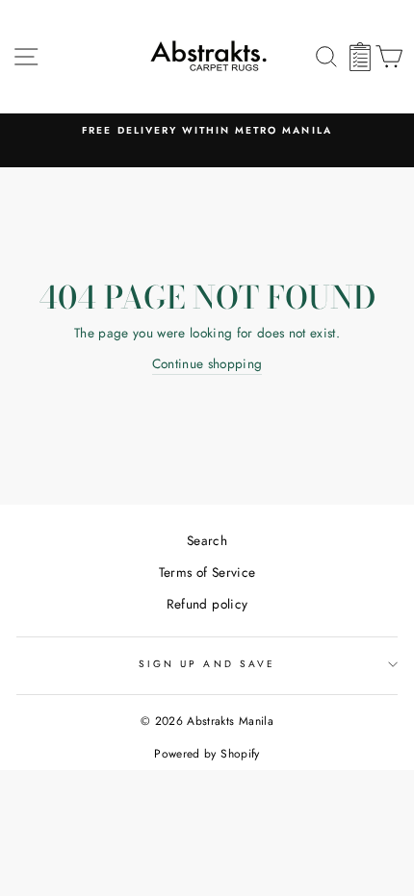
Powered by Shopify (206, 753)
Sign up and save (207, 664)
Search (207, 540)
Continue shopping (207, 363)
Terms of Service (207, 572)
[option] (207, 130)
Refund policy (207, 603)
